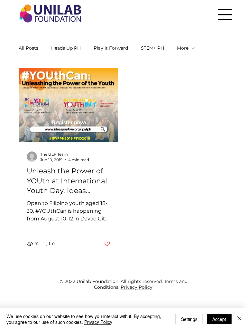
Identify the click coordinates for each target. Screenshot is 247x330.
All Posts (28, 48)
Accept (219, 319)
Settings (189, 319)
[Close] (239, 319)
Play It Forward (111, 48)
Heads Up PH (66, 48)
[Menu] (225, 14)
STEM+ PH (152, 48)
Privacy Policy (136, 287)
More (182, 48)
